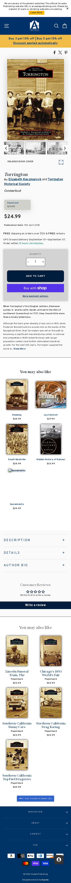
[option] (35, 41)
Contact (35, 834)
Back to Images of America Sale (38, 798)
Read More (20, 348)
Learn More (36, 13)
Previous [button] (6, 148)
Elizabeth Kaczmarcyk (25, 179)
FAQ (35, 845)
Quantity (35, 254)
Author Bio (16, 565)
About (35, 823)
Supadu (45, 880)
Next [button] (64, 148)
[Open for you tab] (58, 859)
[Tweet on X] (60, 52)
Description (17, 540)
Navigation (35, 812)
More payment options (35, 296)
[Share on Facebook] (54, 52)
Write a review (35, 605)
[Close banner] (67, 8)
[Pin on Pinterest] (66, 52)
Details (12, 553)
